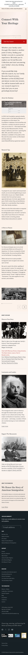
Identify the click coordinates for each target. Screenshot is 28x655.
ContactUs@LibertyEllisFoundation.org (10, 613)
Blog (3, 595)
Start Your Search (9, 41)
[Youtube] (12, 630)
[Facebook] (2, 630)
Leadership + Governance (7, 591)
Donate (3, 551)
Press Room (4, 597)
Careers (3, 601)
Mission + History (5, 589)
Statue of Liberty (5, 536)
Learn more (5, 426)
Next (24, 307)
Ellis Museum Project (6, 562)
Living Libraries (21, 351)
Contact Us (4, 599)
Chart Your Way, (18, 359)
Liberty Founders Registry (7, 557)
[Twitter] (6, 630)
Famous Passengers (6, 576)
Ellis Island (4, 538)
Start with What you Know (9, 351)
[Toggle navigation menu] (25, 8)
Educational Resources (7, 574)
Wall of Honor (5, 555)
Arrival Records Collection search (9, 572)
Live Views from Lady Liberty (8, 578)
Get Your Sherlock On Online (10, 363)
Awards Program (5, 593)
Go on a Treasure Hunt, (8, 359)
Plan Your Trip (5, 534)
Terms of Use (4, 643)
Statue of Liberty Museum (7, 540)
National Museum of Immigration (9, 542)
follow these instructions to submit (12, 219)
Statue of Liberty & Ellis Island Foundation (12, 8)
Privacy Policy (5, 645)
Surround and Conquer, (8, 361)
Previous (19, 307)
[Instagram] (9, 630)
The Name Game (6, 353)
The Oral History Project (7, 580)
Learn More (5, 507)
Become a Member (6, 553)
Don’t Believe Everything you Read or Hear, (14, 357)
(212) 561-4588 (5, 611)
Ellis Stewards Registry (7, 560)
